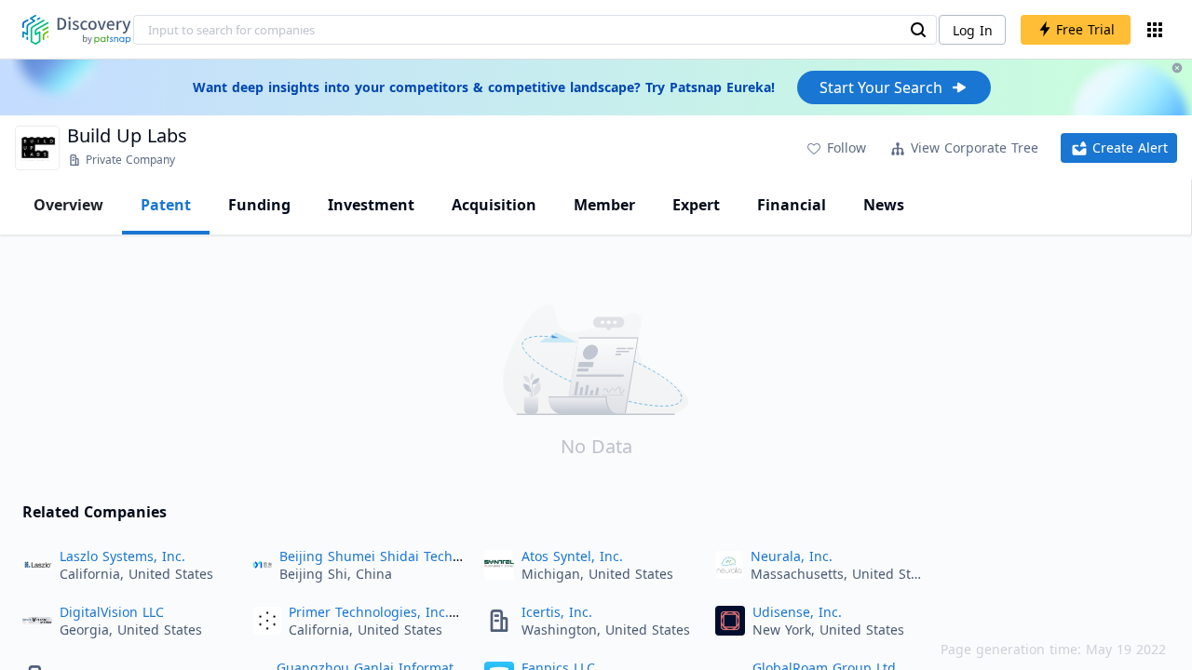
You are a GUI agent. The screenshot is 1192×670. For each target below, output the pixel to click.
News (883, 204)
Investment (371, 204)
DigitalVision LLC (112, 612)
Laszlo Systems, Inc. (122, 556)
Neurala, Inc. (792, 556)
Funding (259, 204)
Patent (166, 204)
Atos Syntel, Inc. (572, 556)
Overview (68, 204)
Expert (696, 204)
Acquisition (494, 204)
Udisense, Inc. (797, 612)
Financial (791, 204)
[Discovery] (76, 30)
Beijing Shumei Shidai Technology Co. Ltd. (413, 556)
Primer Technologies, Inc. (369, 612)
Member (604, 204)
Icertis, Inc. (557, 612)
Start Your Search (881, 87)
